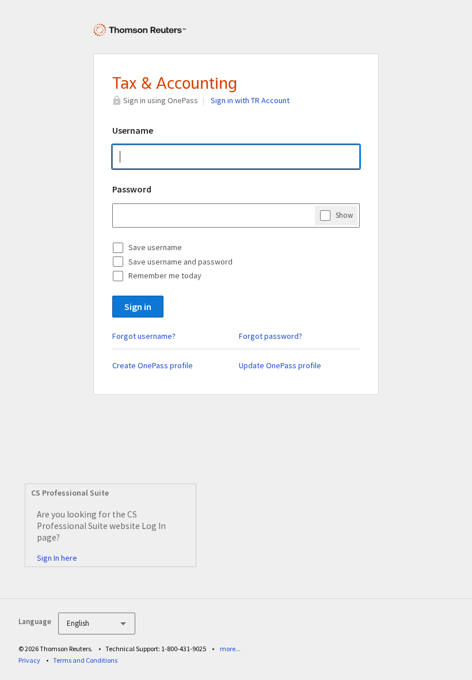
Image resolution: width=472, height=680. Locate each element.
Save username (155, 247)
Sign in (137, 306)
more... (230, 648)
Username (132, 130)
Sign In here (57, 558)
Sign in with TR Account (250, 100)
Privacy (29, 660)
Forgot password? (270, 336)
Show (344, 215)
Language (34, 621)
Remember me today (164, 275)
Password (131, 189)
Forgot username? (144, 336)
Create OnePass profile (152, 365)
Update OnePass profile (280, 365)
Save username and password (180, 261)
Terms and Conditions (85, 660)
